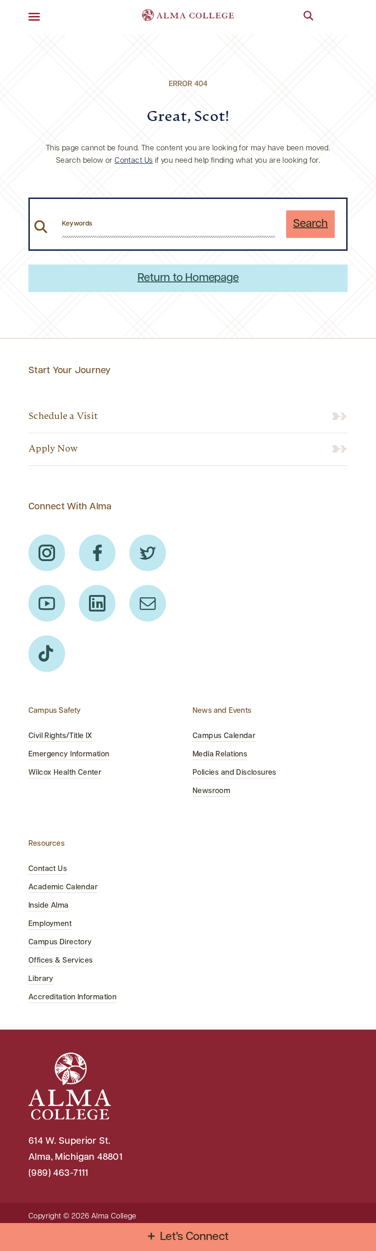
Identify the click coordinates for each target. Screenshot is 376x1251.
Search (310, 224)
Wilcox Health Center (64, 773)
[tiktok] (46, 653)
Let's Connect (194, 1237)
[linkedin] (97, 603)
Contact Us (134, 161)
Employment (50, 924)
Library (41, 979)
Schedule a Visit (63, 416)
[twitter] (147, 553)
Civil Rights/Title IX (60, 736)
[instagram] (46, 553)
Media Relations (220, 754)
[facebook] (97, 553)
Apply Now (53, 449)
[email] (147, 603)
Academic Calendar (63, 887)
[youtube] (46, 603)
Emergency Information (69, 754)
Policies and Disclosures (234, 773)
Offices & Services (60, 960)
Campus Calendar (224, 736)
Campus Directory (60, 942)
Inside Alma (48, 905)
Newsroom (211, 791)
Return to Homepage (188, 278)
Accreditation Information (72, 997)
